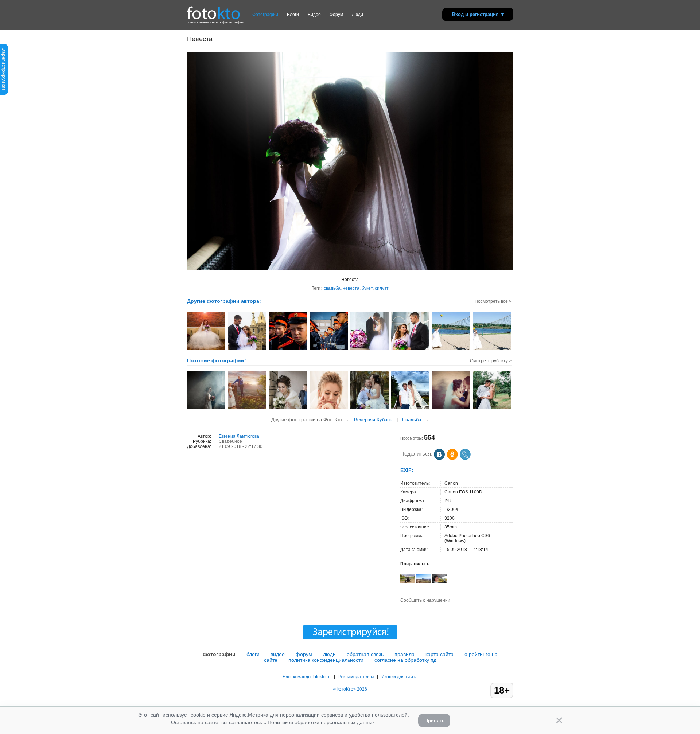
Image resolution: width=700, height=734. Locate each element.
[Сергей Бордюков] (439, 582)
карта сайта (439, 654)
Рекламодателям (356, 676)
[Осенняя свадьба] (369, 408)
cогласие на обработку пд (405, 660)
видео (278, 654)
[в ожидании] (288, 408)
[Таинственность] (206, 408)
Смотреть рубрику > (491, 360)
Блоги (293, 14)
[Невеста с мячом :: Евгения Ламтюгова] (451, 349)
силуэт (382, 288)
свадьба (332, 288)
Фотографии (265, 14)
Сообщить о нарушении (425, 600)
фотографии (219, 654)
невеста (351, 288)
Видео (314, 14)
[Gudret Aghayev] (423, 582)
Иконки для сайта (399, 676)
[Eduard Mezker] (407, 582)
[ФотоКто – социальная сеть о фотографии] (213, 10)
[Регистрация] (4, 93)
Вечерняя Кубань (373, 419)
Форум (336, 14)
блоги (253, 654)
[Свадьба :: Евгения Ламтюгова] (247, 349)
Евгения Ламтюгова (239, 436)
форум (304, 654)
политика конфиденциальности (325, 660)
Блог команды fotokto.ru (307, 676)
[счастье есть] (492, 408)
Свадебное (230, 441)
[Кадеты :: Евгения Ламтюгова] (288, 349)
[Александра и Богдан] (451, 408)
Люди (357, 14)
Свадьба (411, 419)
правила (404, 654)
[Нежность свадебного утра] (329, 408)
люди (329, 654)
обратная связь (365, 654)
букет (367, 288)
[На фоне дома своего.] (410, 408)
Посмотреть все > (493, 301)
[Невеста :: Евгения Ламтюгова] (206, 349)
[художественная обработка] (247, 408)
